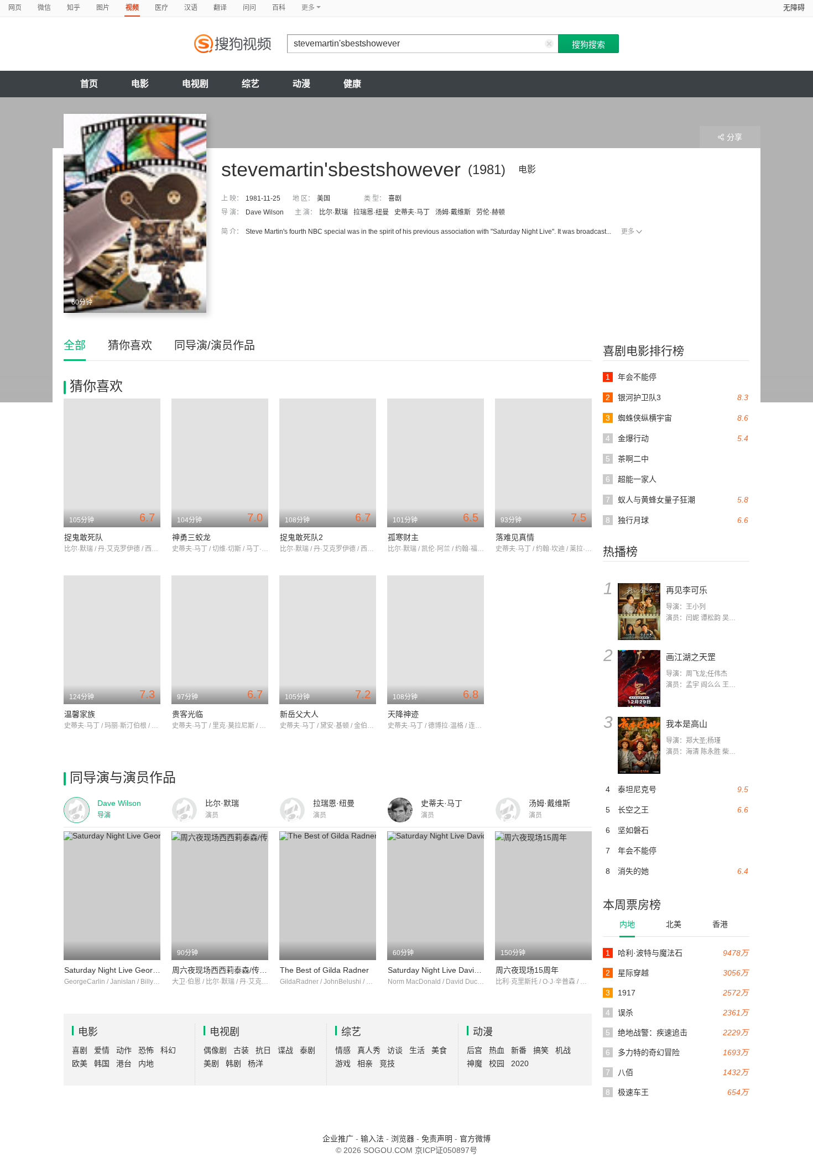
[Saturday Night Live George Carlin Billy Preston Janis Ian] (112, 895)
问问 (249, 8)
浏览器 (402, 1138)
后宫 (474, 1050)
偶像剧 (215, 1050)
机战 (563, 1050)
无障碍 (794, 7)
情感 (343, 1050)
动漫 (301, 83)
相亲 (365, 1063)
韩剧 (233, 1063)
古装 (241, 1050)
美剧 (211, 1063)
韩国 (102, 1063)
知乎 (73, 8)
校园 (496, 1063)
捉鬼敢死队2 (301, 537)
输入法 (372, 1138)
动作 (124, 1050)
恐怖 (146, 1050)
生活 (417, 1050)
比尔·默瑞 (333, 212)
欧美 (79, 1063)
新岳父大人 (299, 714)
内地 (627, 924)
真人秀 (369, 1050)
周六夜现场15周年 (527, 970)
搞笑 (541, 1050)
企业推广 (337, 1138)
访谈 (395, 1050)
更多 (627, 231)
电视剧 (195, 83)
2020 (520, 1063)
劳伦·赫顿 (490, 212)
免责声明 (436, 1138)
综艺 (250, 83)
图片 (103, 8)
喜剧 (395, 198)
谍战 (285, 1050)
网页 (15, 8)
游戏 (343, 1063)
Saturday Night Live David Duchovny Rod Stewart (474, 970)
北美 (673, 924)
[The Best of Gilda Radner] (327, 895)
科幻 (168, 1050)
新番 (519, 1050)
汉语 (190, 8)
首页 (89, 83)
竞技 (387, 1063)
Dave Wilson (265, 212)
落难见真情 (515, 537)
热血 (496, 1050)
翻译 (220, 8)
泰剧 (307, 1050)
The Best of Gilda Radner (324, 970)
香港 (720, 924)
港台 (124, 1063)
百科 (278, 8)
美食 (439, 1050)
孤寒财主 (403, 537)
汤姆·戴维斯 (453, 212)
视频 (132, 8)
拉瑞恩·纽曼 (371, 212)
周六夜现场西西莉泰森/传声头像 (227, 970)
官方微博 (475, 1138)
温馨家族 (79, 714)
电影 (140, 83)
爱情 (102, 1050)
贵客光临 (187, 714)
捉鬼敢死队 (83, 537)
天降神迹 (403, 714)
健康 (352, 83)
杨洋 (255, 1063)
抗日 (263, 1050)
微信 (44, 8)
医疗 (161, 8)
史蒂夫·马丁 (412, 212)
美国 (323, 198)
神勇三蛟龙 (191, 537)
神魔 (474, 1063)
